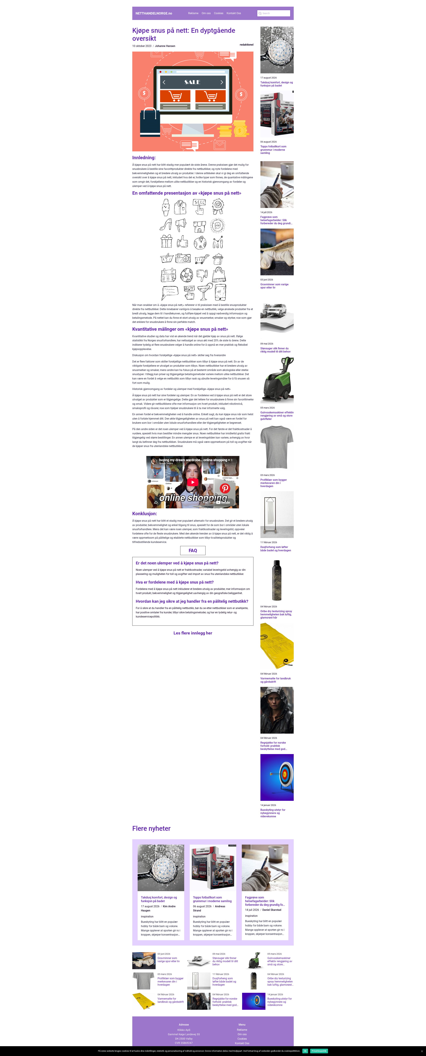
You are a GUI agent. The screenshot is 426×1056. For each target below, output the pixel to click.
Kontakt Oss (234, 13)
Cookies (218, 13)
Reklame (193, 13)
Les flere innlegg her (193, 633)
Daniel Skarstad (271, 909)
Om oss (206, 13)
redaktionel (246, 44)
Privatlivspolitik (319, 1051)
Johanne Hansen (165, 46)
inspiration (147, 916)
